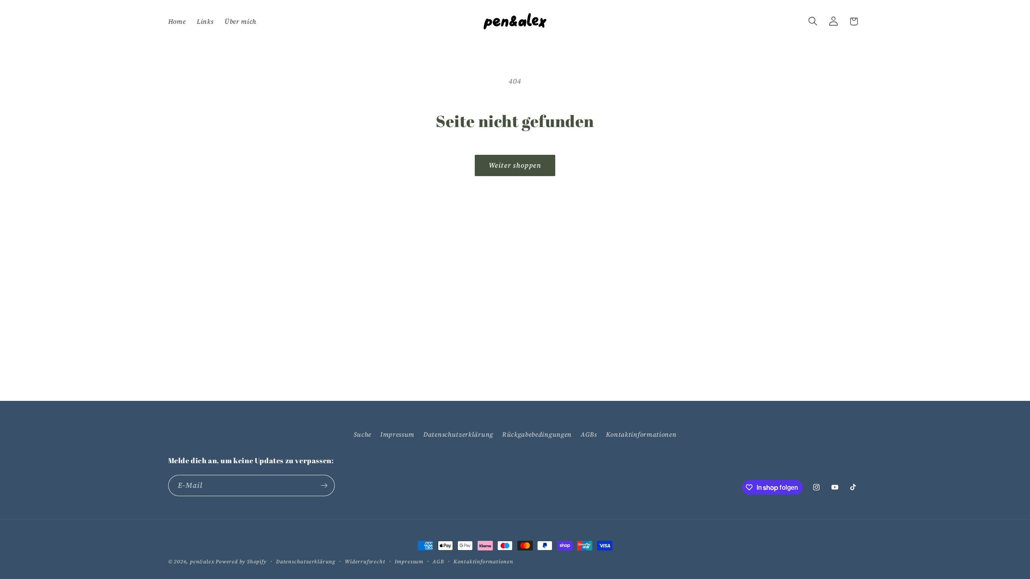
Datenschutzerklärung (458, 434)
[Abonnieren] (324, 486)
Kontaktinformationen (641, 434)
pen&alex (202, 561)
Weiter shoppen (515, 165)
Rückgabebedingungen (537, 434)
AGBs (589, 434)
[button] (813, 21)
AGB (438, 561)
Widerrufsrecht (365, 561)
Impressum (397, 434)
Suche (362, 434)
